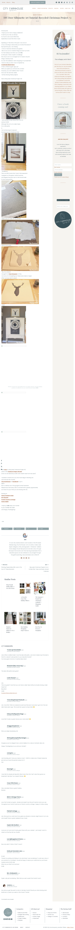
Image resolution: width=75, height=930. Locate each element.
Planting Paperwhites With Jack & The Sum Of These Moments (11, 567)
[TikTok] (64, 2)
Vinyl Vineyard (13, 274)
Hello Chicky (70, 927)
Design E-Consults (53, 916)
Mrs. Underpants (12, 873)
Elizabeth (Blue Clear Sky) (15, 666)
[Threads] (72, 2)
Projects (50, 8)
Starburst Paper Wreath (15, 471)
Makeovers (21, 916)
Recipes (62, 8)
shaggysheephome (13, 726)
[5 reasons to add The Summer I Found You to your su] (67, 190)
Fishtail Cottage (12, 811)
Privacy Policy (66, 914)
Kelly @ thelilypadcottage (15, 714)
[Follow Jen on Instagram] (24, 558)
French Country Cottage (8, 499)
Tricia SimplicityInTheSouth (15, 700)
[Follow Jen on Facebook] (21, 558)
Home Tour (67, 8)
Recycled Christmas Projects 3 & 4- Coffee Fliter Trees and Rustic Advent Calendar (39, 568)
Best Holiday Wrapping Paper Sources (25, 628)
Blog (13, 2)
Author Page (36, 916)
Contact (65, 916)
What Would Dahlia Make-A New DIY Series (10, 586)
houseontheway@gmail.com (9, 693)
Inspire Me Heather (13, 825)
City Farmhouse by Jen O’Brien (10, 927)
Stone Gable (4, 501)
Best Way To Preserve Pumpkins (38, 628)
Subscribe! (36, 918)
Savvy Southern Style (7, 495)
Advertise (65, 918)
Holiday (35, 14)
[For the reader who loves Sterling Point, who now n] (67, 195)
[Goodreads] (69, 2)
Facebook (15, 481)
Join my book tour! (37, 2)
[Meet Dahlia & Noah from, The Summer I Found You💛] (58, 195)
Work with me (36, 914)
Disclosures (66, 912)
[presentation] (25, 588)
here (5, 469)
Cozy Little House (12, 783)
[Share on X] (1, 466)
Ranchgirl (10, 769)
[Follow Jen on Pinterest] (26, 558)
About (34, 912)
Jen (38, 21)
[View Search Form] (72, 8)
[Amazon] (67, 2)
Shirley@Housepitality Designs (16, 738)
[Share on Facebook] (1, 460)
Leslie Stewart (11, 678)
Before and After (22, 912)
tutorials (39, 14)
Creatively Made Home (8, 64)
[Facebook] (56, 2)
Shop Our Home (52, 912)
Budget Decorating (42, 8)
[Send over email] (1, 469)
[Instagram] (59, 2)
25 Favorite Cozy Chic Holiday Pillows (25, 598)
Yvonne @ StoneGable (14, 650)
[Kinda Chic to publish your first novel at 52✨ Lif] (58, 190)
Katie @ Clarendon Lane (14, 851)
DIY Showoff (4, 497)
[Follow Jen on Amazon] (29, 558)
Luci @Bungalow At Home (15, 839)
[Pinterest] (61, 2)
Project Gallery (22, 918)
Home (3, 2)
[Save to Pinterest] (1, 463)
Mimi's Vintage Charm (14, 797)
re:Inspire (10, 753)
